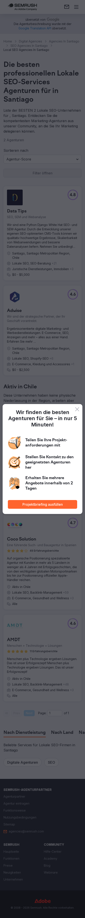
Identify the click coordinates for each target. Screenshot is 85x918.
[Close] (77, 409)
